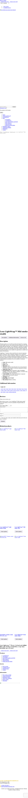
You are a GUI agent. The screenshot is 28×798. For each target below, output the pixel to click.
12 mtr (5, 390)
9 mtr (22, 389)
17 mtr (20, 390)
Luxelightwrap (6, 117)
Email (1, 415)
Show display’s (8, 122)
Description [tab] (4, 337)
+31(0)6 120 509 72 (5, 785)
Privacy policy (6, 679)
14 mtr (11, 390)
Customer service (7, 7)
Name (1, 413)
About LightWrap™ (7, 116)
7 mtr (17, 389)
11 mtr (2, 390)
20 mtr (3, 392)
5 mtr (12, 389)
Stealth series (12, 132)
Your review (3, 406)
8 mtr (20, 389)
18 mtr (23, 390)
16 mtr (17, 390)
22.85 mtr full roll (12, 392)
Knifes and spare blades (10, 125)
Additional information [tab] (14, 337)
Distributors (5, 128)
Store (4, 118)
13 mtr (8, 390)
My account (6, 6)
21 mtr (7, 392)
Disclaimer (5, 680)
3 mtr (7, 389)
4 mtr (9, 389)
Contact (4, 129)
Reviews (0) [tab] (23, 337)
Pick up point (5, 666)
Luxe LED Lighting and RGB (11, 121)
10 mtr (25, 389)
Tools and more (8, 124)
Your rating (2, 405)
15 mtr (14, 390)
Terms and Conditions (7, 678)
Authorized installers (7, 127)
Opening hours (6, 668)
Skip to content (3, 0)
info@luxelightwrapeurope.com (7, 786)
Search (14, 106)
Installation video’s (6, 126)
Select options (4, 531)
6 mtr (15, 389)
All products (7, 119)
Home (4, 114)
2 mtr (4, 389)
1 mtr (2, 389)
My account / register (7, 674)
